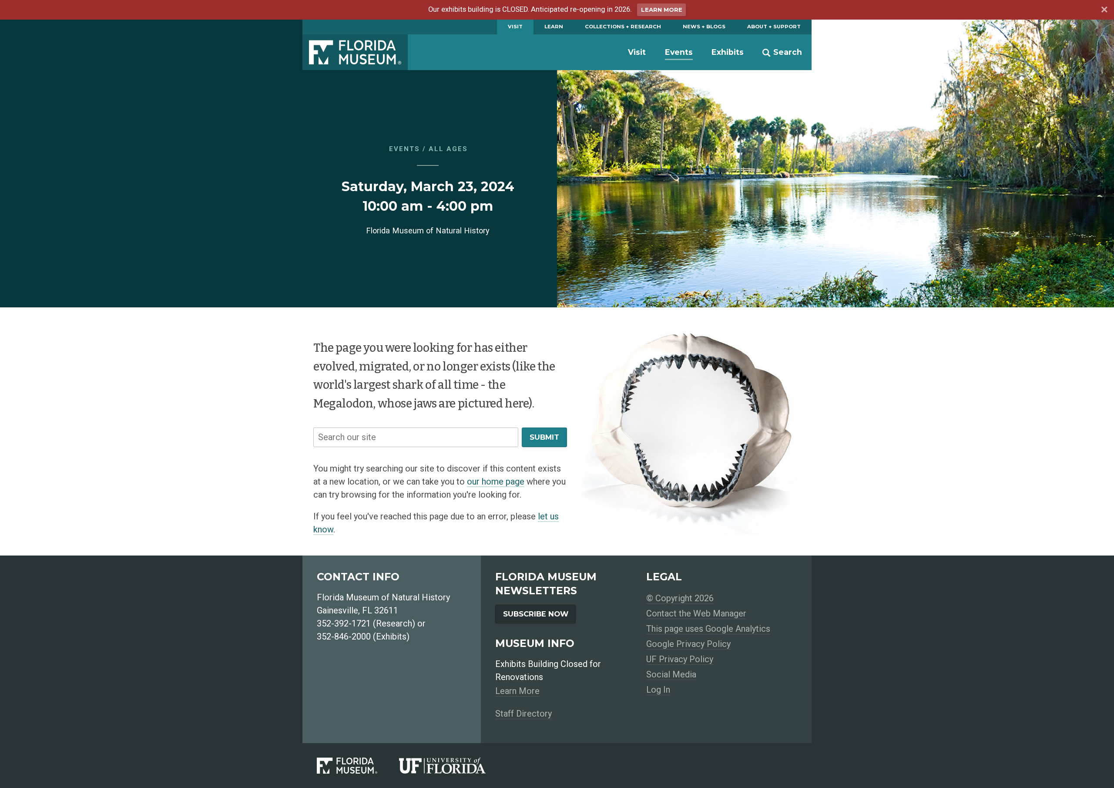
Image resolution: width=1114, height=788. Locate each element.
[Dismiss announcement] (1104, 11)
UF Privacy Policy (679, 659)
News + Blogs (704, 27)
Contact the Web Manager (696, 613)
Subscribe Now (535, 614)
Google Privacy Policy (688, 644)
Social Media (671, 674)
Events (679, 52)
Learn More (661, 9)
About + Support (774, 27)
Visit (515, 27)
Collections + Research (623, 27)
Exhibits (727, 52)
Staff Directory (523, 713)
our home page (495, 481)
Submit (544, 437)
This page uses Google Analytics (708, 628)
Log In (658, 689)
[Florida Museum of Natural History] (358, 766)
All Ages (448, 149)
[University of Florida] (453, 766)
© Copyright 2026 (680, 598)
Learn (553, 27)
